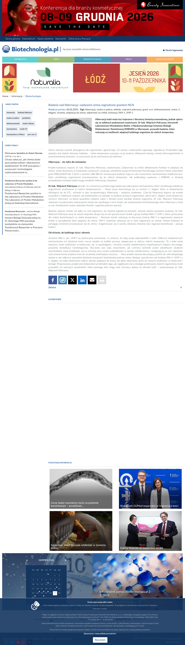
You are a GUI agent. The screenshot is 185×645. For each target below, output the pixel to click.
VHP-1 (129, 113)
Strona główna (12, 39)
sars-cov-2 (31, 134)
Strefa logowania (174, 50)
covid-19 (23, 129)
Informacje (20, 59)
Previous (28, 560)
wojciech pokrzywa (131, 109)
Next (64, 560)
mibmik (117, 109)
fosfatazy (112, 113)
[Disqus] (115, 345)
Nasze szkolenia (45, 39)
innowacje (11, 112)
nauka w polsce (13, 118)
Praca (129, 59)
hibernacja (90, 109)
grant (145, 109)
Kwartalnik (61, 39)
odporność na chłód (97, 113)
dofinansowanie (13, 123)
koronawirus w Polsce (16, 134)
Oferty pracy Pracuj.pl (79, 39)
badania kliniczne (25, 112)
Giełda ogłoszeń (165, 59)
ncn (151, 109)
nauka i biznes (28, 123)
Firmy (56, 59)
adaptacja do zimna (76, 113)
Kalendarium (28, 39)
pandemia (26, 118)
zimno (174, 109)
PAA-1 (122, 113)
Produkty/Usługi (92, 59)
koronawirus (12, 129)
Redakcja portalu (56, 109)
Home (5, 96)
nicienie (61, 113)
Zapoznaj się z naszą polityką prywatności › (100, 633)
